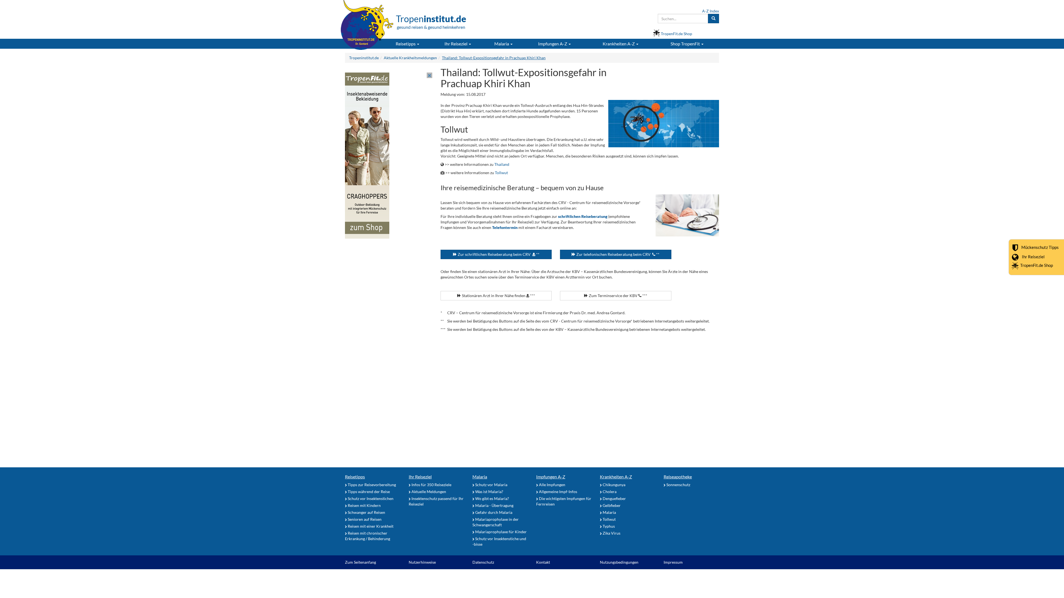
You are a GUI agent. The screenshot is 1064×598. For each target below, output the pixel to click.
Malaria (479, 476)
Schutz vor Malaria (490, 484)
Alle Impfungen (551, 484)
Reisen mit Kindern (364, 505)
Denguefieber (614, 498)
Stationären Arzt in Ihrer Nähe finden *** (498, 295)
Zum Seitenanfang (360, 562)
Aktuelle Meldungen (428, 491)
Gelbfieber (611, 505)
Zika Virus (611, 533)
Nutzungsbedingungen (619, 562)
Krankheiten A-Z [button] (619, 43)
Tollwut (501, 172)
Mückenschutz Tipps (1040, 247)
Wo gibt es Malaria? (491, 498)
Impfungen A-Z (550, 476)
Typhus (608, 526)
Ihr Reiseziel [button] (456, 43)
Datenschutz (483, 562)
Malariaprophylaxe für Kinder (500, 531)
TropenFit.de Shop (1036, 265)
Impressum (673, 562)
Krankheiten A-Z (616, 476)
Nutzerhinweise (422, 562)
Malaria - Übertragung (493, 505)
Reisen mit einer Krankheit (370, 526)
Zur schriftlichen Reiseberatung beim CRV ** (498, 254)
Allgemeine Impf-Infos (557, 491)
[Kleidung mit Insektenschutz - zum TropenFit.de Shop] (367, 155)
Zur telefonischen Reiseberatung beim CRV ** (617, 254)
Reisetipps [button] (406, 43)
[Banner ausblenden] (429, 75)
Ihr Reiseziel (1033, 256)
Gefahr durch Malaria (493, 512)
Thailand (501, 164)
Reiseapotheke (678, 476)
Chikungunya (613, 484)
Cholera (609, 491)
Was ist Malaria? (488, 491)
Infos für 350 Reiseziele (431, 484)
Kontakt (543, 562)
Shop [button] (685, 43)
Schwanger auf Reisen (366, 512)
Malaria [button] (502, 43)
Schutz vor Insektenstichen (370, 498)
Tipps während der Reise (368, 491)
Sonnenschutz (678, 484)
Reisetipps (355, 476)
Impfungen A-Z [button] (553, 43)
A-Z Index (710, 11)
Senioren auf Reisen (364, 519)
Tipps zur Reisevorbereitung (371, 484)
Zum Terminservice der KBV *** (617, 295)
